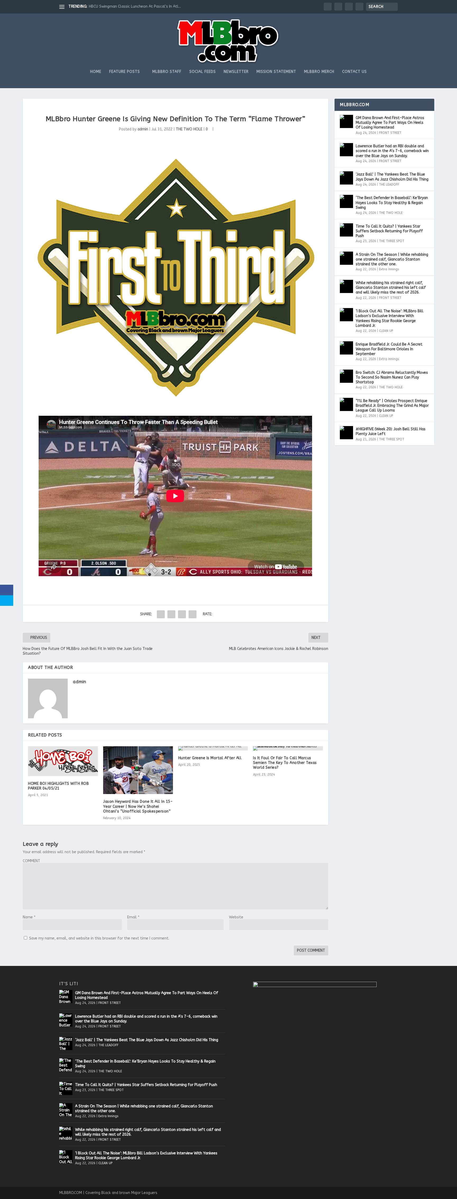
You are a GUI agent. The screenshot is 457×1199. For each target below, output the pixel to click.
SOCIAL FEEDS (202, 72)
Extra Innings (389, 269)
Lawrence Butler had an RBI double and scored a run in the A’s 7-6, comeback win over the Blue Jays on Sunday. (392, 151)
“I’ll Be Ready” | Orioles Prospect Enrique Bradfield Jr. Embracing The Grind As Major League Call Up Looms (392, 406)
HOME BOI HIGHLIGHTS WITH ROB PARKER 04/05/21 (58, 786)
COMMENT (31, 861)
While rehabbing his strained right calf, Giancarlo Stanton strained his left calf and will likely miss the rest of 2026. (391, 288)
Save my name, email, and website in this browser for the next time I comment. (99, 938)
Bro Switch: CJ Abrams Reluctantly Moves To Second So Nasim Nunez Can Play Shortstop (392, 377)
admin (143, 129)
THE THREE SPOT (391, 241)
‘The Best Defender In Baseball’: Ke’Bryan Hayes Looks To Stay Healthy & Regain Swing (392, 203)
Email (133, 917)
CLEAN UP (386, 331)
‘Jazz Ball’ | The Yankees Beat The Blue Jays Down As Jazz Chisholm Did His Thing (392, 176)
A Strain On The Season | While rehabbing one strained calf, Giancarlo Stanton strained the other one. (392, 259)
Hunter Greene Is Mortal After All (210, 758)
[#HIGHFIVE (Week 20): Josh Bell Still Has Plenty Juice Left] (346, 432)
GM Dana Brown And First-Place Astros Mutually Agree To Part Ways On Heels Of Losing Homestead (390, 123)
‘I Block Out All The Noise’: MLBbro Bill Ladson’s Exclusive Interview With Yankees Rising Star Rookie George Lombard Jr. (389, 318)
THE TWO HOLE (189, 129)
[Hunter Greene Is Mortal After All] (213, 748)
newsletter (236, 72)
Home (95, 72)
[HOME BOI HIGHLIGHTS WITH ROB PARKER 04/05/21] (63, 761)
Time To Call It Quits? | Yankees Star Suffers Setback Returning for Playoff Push (389, 231)
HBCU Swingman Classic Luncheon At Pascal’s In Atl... (135, 6)
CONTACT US (354, 72)
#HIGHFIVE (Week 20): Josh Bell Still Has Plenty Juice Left (391, 431)
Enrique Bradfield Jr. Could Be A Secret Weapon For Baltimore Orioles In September (389, 349)
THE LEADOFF (389, 184)
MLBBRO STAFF (166, 72)
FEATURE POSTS (124, 72)
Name (29, 917)
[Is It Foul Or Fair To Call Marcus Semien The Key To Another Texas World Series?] (288, 748)
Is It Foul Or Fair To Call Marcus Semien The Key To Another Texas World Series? (285, 763)
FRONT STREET (390, 133)
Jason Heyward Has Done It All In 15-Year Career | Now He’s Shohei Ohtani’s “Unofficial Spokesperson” (138, 806)
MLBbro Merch (319, 72)
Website (236, 917)
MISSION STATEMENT (276, 72)
